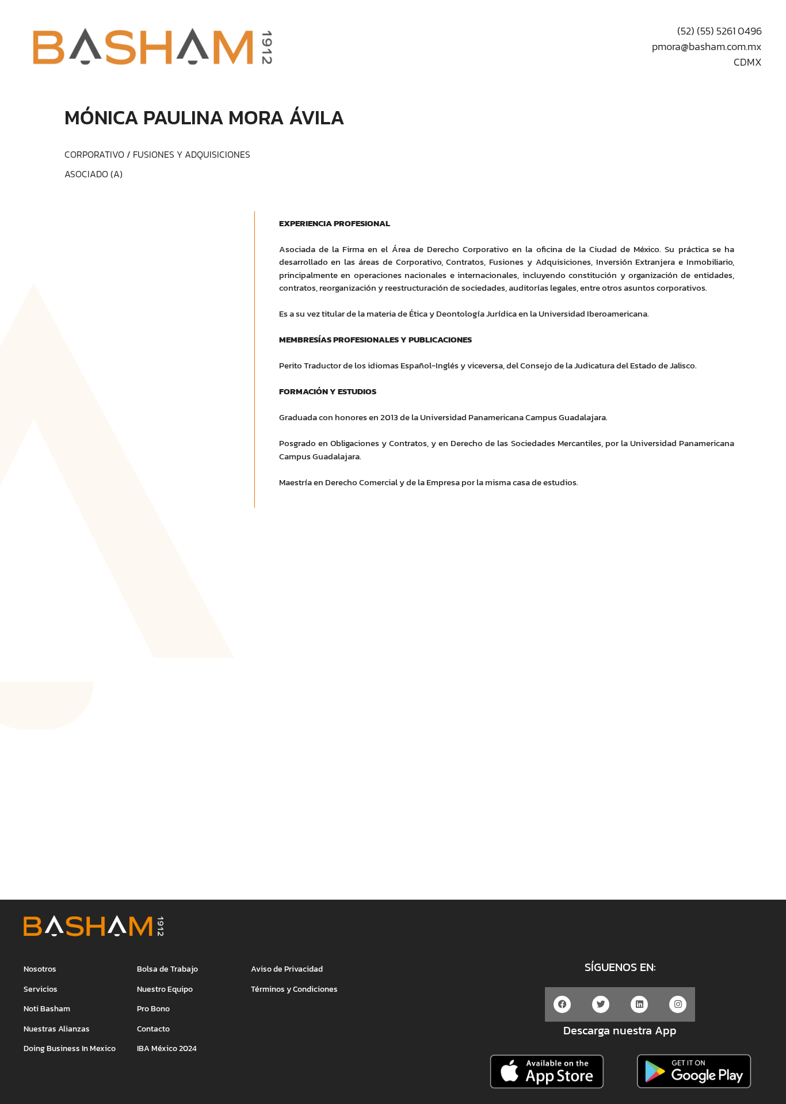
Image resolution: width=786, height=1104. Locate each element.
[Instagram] (677, 1004)
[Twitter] (600, 1004)
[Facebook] (562, 1004)
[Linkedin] (639, 1004)
